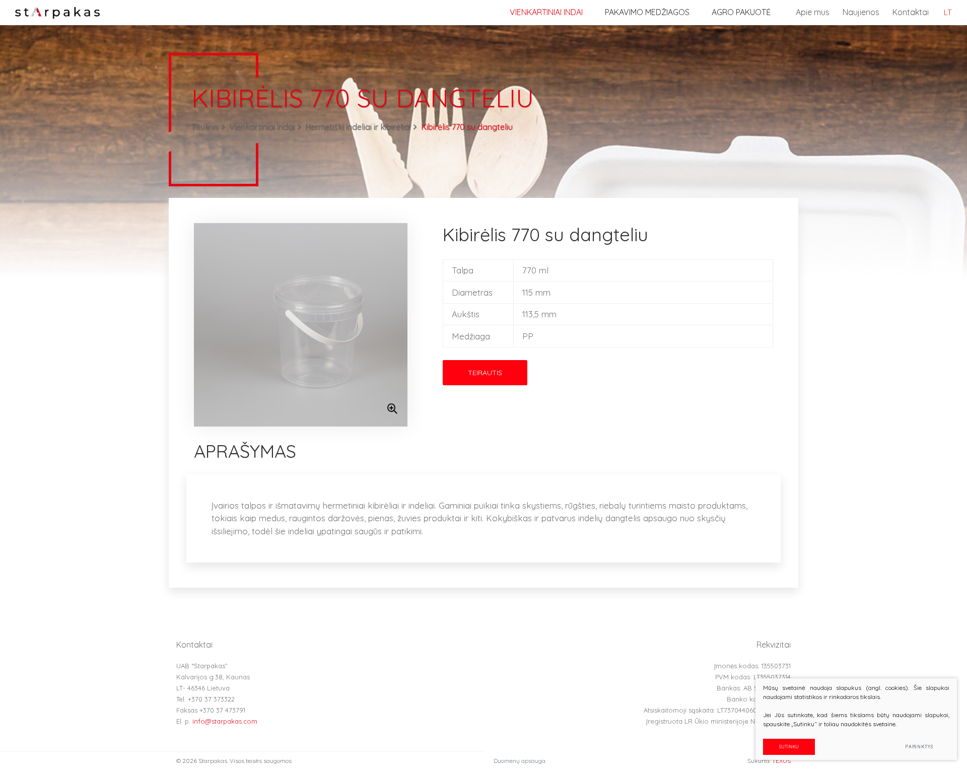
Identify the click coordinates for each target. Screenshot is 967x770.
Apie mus (813, 12)
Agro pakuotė (741, 12)
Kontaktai (910, 12)
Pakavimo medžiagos (647, 12)
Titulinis (205, 127)
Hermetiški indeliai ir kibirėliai (357, 127)
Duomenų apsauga (519, 760)
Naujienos (861, 12)
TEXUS (781, 760)
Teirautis (485, 372)
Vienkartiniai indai (546, 12)
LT (948, 12)
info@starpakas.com (224, 721)
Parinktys (919, 746)
